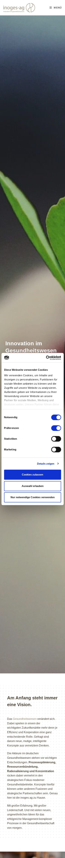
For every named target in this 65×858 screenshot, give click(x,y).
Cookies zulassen (32, 474)
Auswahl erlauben (33, 485)
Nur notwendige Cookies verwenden (33, 497)
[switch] (56, 428)
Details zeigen (45, 463)
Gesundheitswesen (25, 718)
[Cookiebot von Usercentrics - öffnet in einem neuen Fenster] (46, 357)
